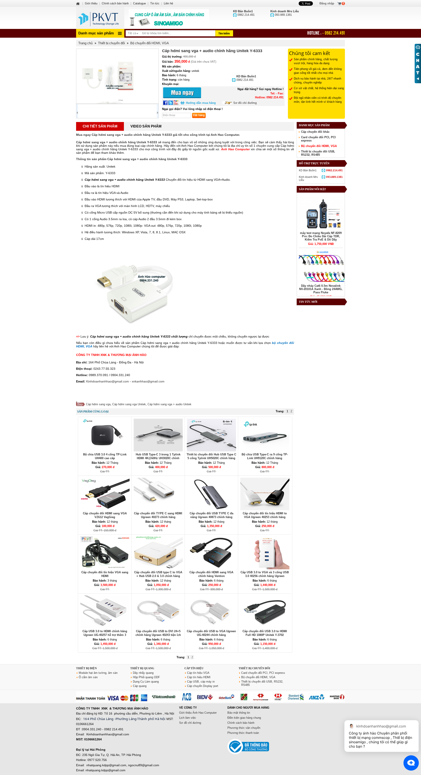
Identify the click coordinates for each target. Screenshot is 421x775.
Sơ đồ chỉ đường (245, 102)
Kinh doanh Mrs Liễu (321, 178)
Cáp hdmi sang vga (98, 404)
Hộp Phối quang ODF (146, 677)
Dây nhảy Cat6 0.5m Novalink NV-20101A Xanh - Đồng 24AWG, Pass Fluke (321, 289)
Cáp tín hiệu (193, 668)
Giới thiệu (91, 3)
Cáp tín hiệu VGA (198, 672)
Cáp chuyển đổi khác (315, 131)
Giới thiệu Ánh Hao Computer (198, 712)
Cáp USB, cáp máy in (201, 681)
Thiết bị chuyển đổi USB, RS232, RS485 (318, 153)
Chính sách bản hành (115, 3)
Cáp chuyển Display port (202, 686)
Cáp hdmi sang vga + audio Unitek (169, 404)
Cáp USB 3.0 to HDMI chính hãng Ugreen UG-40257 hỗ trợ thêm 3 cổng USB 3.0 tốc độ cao (104, 635)
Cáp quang (139, 686)
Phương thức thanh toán (243, 732)
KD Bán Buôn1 (321, 170)
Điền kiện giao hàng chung (244, 717)
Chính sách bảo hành (240, 722)
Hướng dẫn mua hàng (201, 102)
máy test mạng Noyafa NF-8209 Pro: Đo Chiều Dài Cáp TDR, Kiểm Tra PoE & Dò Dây (321, 236)
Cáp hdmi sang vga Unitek (129, 404)
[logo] (100, 18)
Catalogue (139, 3)
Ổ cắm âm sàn (88, 677)
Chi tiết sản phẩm (100, 126)
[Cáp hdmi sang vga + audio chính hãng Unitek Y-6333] (117, 76)
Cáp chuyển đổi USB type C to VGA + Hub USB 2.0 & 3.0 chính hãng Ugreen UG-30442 (158, 576)
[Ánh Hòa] (78, 3)
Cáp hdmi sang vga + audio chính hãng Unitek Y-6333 (116, 142)
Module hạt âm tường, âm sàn (98, 672)
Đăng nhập (326, 3)
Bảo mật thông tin (238, 712)
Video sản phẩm (145, 126)
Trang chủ (85, 43)
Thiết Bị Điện (86, 668)
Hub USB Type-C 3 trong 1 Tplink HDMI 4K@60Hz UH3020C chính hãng (158, 458)
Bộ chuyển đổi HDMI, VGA (319, 146)
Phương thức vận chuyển (243, 727)
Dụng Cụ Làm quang (146, 681)
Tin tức (154, 3)
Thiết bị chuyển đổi (254, 668)
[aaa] (169, 18)
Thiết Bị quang (142, 668)
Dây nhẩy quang (143, 672)
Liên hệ (168, 3)
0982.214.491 (246, 78)
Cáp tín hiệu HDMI (198, 677)
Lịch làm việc (187, 717)
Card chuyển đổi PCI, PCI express (263, 672)
